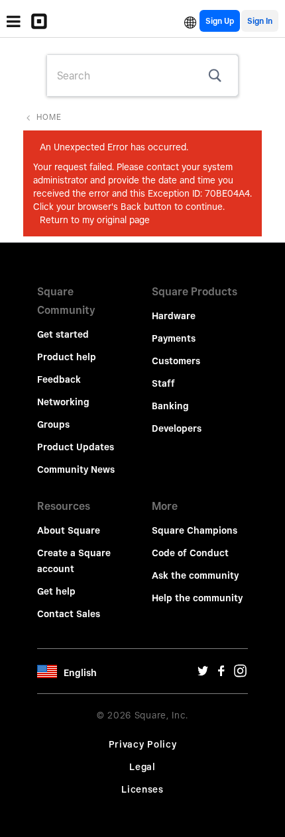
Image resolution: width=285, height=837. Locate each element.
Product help (66, 357)
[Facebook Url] (221, 674)
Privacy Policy (143, 744)
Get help (56, 591)
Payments (174, 338)
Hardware (174, 316)
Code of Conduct (190, 553)
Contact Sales (68, 614)
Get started (63, 334)
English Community (190, 20)
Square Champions (194, 530)
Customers (176, 361)
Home (49, 117)
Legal (142, 767)
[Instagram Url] (240, 674)
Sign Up (219, 21)
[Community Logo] (42, 21)
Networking (63, 402)
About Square (68, 530)
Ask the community (195, 575)
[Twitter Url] (202, 674)
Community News (76, 469)
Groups (53, 424)
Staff (163, 383)
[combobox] (142, 75)
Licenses (142, 789)
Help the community (197, 598)
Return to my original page (95, 220)
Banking (170, 406)
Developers (176, 428)
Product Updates (75, 447)
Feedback (59, 379)
